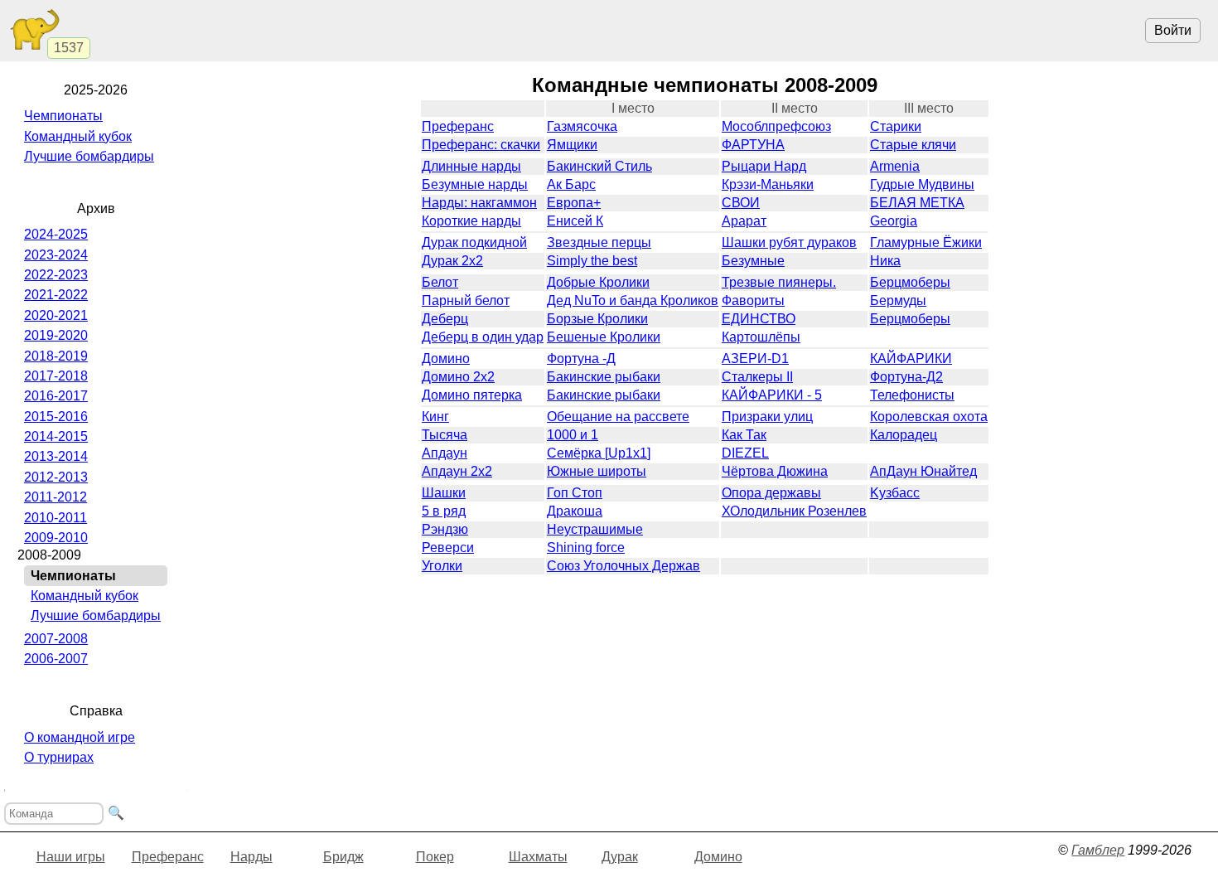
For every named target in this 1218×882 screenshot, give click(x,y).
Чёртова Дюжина (775, 471)
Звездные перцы (599, 242)
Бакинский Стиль (599, 166)
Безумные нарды (475, 184)
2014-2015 (56, 436)
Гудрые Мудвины (922, 184)
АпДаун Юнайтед (923, 471)
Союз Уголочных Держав (623, 566)
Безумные (753, 261)
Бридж (343, 857)
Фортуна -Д (581, 358)
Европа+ (574, 203)
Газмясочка (582, 126)
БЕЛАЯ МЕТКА (917, 203)
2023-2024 (56, 255)
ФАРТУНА (753, 145)
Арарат (744, 221)
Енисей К (575, 221)
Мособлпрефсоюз (776, 126)
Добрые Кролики (598, 282)
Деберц (445, 319)
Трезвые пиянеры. (779, 282)
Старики (895, 126)
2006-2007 (56, 659)
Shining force (586, 547)
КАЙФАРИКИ (911, 358)
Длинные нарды (471, 166)
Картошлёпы (761, 337)
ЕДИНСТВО (758, 319)
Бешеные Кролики (603, 337)
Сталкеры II (757, 377)
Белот (440, 282)
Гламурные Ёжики (926, 242)
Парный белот (466, 300)
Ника (885, 261)
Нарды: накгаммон (479, 203)
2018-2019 (56, 356)
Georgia (893, 221)
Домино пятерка (472, 395)
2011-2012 (55, 497)
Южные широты (596, 471)
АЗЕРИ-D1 (755, 358)
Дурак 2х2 (452, 261)
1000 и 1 (572, 435)
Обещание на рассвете (618, 417)
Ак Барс (571, 184)
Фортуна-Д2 (906, 377)
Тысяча (444, 435)
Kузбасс (895, 493)
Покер (435, 857)
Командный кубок (78, 136)
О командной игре (79, 737)
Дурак (620, 857)
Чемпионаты (63, 116)
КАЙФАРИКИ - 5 (772, 395)
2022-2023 (56, 275)
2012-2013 (56, 477)
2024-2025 (56, 234)
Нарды (251, 857)
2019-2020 (56, 335)
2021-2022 (56, 295)
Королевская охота (929, 417)
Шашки (444, 493)
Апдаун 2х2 (457, 471)
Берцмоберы (910, 282)
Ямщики (572, 145)
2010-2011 (55, 518)
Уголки (442, 566)
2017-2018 (56, 376)
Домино (446, 358)
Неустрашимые (595, 529)
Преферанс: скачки (481, 145)
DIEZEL (745, 453)
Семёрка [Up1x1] (598, 453)
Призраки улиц (767, 417)
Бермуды (898, 300)
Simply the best (592, 261)
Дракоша (574, 511)
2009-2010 (56, 538)
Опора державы (771, 493)
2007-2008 (56, 639)
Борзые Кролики (597, 319)
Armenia (895, 166)
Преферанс (458, 126)
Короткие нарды (471, 221)
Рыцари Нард (764, 166)
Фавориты (753, 300)
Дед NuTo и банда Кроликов (632, 300)
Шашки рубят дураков (789, 242)
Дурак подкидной (474, 242)
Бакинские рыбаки (603, 377)
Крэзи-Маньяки (768, 184)
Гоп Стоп (574, 493)
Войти (1172, 30)
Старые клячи (913, 145)
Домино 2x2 (458, 377)
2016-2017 (56, 396)
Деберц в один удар (483, 337)
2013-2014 (56, 456)
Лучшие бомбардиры (89, 156)
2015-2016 (56, 417)
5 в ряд (444, 511)
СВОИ (741, 203)
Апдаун (444, 453)
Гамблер (1097, 850)
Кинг (435, 417)
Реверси (448, 547)
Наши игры (70, 857)
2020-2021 (56, 315)
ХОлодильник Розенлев (794, 511)
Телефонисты (912, 395)
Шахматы (538, 857)
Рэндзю (445, 529)
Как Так (744, 435)
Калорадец (903, 435)
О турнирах (59, 757)
